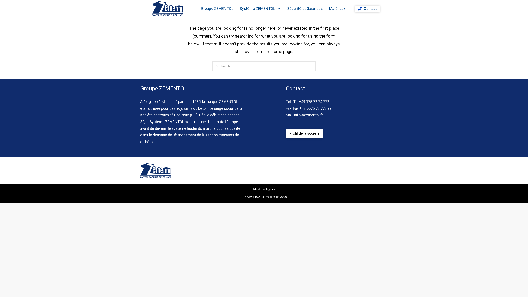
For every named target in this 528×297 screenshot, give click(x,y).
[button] (367, 9)
